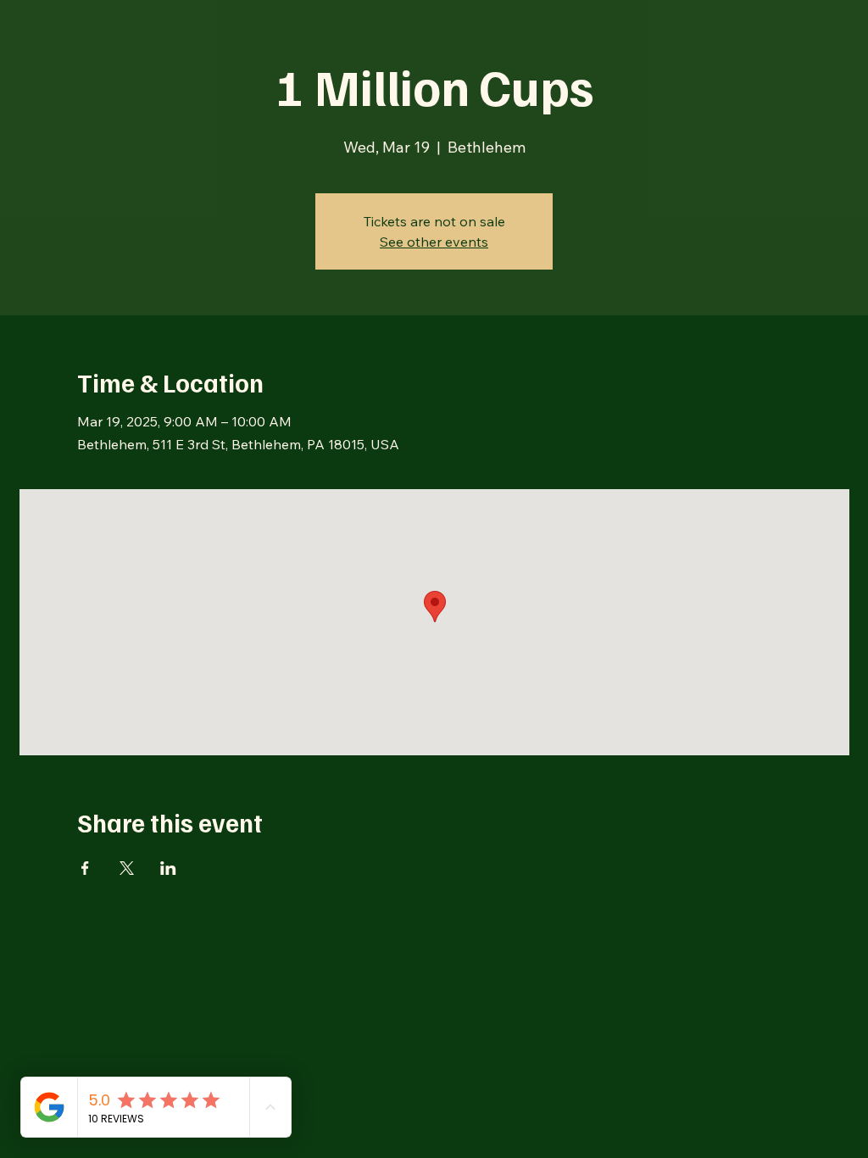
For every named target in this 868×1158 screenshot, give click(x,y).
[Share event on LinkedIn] (168, 868)
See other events (434, 241)
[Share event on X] (127, 868)
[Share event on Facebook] (85, 868)
